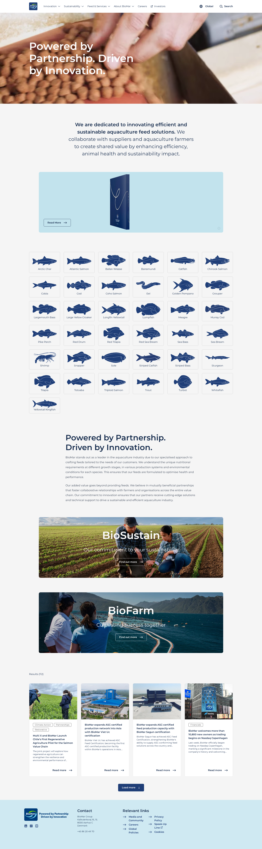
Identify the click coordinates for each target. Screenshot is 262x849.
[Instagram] (31, 825)
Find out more (128, 561)
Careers (142, 6)
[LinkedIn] (25, 825)
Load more (128, 787)
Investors (159, 6)
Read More (54, 222)
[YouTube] (36, 825)
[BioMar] (33, 6)
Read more (59, 770)
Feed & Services (97, 6)
